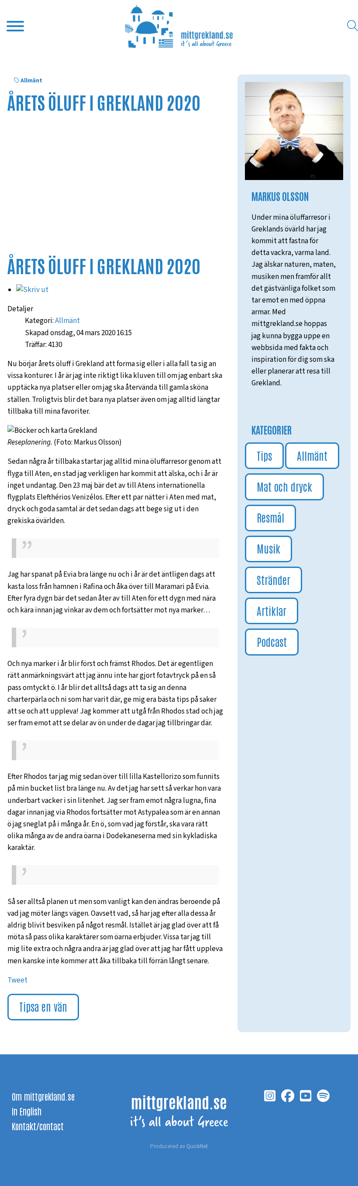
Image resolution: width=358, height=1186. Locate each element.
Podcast (272, 641)
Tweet (17, 980)
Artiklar (271, 610)
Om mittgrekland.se (43, 1096)
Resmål (270, 517)
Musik (268, 548)
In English (26, 1111)
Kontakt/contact (38, 1126)
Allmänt (31, 80)
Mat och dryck (284, 486)
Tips (264, 455)
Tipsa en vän (43, 1006)
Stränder (273, 579)
